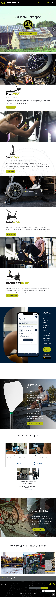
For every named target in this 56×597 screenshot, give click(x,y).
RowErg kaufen (11, 107)
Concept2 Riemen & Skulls (35, 423)
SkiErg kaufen (10, 171)
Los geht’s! (16, 463)
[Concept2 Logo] (10, 3)
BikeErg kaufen (11, 234)
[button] (54, 29)
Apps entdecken (39, 463)
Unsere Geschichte (39, 529)
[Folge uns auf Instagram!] (50, 584)
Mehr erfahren (46, 349)
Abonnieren (45, 588)
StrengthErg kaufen (12, 295)
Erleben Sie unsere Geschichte (28, 33)
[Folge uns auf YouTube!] (54, 584)
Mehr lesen (28, 491)
